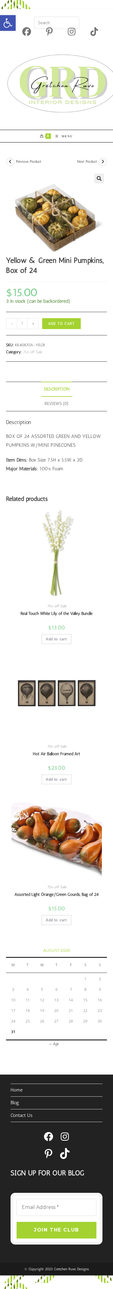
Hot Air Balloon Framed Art (56, 753)
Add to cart (61, 323)
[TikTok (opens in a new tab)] (90, 31)
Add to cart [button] (56, 639)
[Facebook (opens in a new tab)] (27, 31)
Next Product (87, 161)
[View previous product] (10, 162)
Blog (15, 1102)
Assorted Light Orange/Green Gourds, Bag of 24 (56, 894)
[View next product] (103, 162)
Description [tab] (56, 389)
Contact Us (22, 1115)
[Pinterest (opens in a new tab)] (49, 31)
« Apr (54, 1044)
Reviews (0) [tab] (57, 403)
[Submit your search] (73, 22)
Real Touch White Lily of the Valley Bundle (56, 613)
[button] (8, 23)
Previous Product (28, 161)
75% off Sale (32, 352)
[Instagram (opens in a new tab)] (71, 31)
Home (17, 1090)
